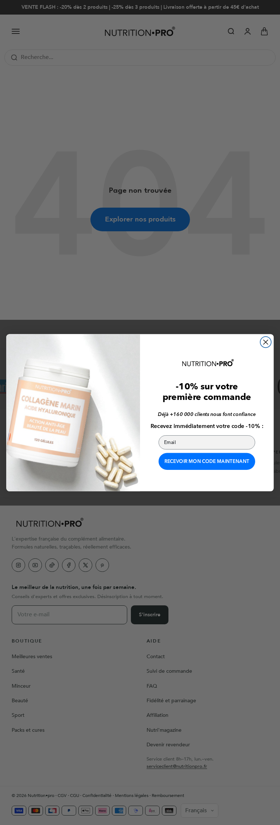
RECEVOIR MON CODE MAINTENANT (206, 461)
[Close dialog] (265, 342)
